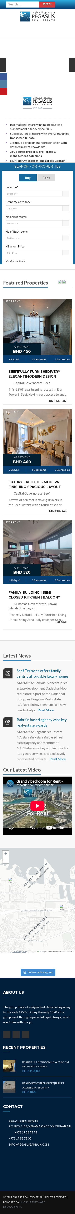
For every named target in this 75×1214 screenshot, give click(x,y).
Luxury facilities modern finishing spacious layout (35, 484)
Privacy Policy (12, 1207)
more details (37, 321)
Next (3, 71)
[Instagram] (3, 84)
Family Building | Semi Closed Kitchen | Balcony (34, 595)
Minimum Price (15, 246)
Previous (72, 71)
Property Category (18, 202)
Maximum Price (15, 261)
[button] (12, 882)
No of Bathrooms (17, 231)
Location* (12, 187)
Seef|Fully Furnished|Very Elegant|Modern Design (34, 374)
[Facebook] (3, 76)
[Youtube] (3, 91)
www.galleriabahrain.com (37, 108)
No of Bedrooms (16, 216)
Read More (46, 710)
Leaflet (41, 951)
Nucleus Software (32, 1202)
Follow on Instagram (40, 972)
